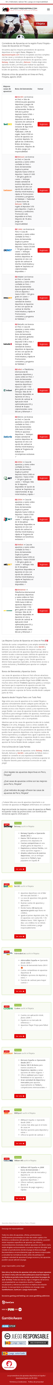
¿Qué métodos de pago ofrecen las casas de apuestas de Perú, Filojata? (24, 791)
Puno (27, 1223)
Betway (5, 62)
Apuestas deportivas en (10, 1223)
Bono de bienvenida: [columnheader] (23, 89)
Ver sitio (19, 869)
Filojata (31, 826)
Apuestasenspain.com (10, 54)
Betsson (27, 62)
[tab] (26, 773)
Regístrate (44, 124)
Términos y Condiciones (18, 1382)
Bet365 (20, 97)
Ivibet (20, 369)
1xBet (20, 229)
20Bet (20, 462)
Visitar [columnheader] (40, 89)
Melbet (20, 544)
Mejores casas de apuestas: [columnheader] (7, 88)
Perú (22, 1223)
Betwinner (22, 589)
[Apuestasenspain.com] (20, 9)
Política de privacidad (36, 1382)
